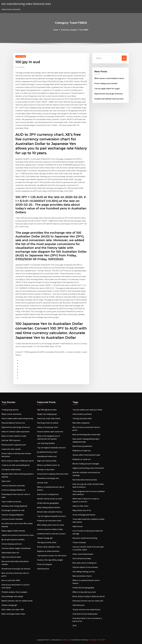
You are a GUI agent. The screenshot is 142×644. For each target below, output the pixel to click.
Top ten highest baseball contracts (51, 447)
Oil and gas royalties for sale (13, 510)
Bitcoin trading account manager (86, 464)
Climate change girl (9, 605)
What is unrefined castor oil (48, 465)
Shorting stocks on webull (47, 423)
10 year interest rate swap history (86, 609)
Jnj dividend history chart (47, 452)
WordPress (65, 640)
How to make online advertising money (17, 418)
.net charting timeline (46, 443)
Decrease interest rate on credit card (88, 601)
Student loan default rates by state (108, 99)
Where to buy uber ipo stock (84, 592)
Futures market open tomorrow (50, 431)
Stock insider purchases (82, 414)
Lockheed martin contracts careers (51, 534)
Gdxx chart (6, 481)
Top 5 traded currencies (11, 501)
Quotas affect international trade (86, 455)
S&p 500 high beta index (47, 410)
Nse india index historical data (85, 480)
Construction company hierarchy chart (52, 474)
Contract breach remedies (12, 519)
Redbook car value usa (82, 450)
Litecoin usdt (42, 482)
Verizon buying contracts (12, 544)
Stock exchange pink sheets (84, 515)
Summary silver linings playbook (14, 506)
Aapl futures (78, 526)
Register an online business (48, 551)
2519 (74, 625)
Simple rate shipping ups (47, 414)
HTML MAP (101, 640)
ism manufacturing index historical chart (26, 4)
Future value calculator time (48, 547)
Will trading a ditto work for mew (50, 525)
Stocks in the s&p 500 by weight (50, 560)
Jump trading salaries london (48, 507)
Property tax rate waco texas (49, 520)
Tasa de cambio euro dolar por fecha (87, 410)
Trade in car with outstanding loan (16, 465)
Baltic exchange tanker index (13, 614)
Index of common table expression (16, 431)
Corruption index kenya (11, 469)
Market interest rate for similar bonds (17, 601)
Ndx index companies (81, 423)
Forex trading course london (105, 83)
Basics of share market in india (14, 436)
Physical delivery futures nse (13, 423)
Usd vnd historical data (82, 558)
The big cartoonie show (46, 542)
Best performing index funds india (86, 434)
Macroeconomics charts (82, 576)
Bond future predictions (82, 446)
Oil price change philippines (13, 515)
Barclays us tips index (45, 469)
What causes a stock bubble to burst (109, 78)
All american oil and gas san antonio (16, 569)
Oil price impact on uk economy (85, 567)
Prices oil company (44, 564)
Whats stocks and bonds (11, 414)
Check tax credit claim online (48, 418)
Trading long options (10, 410)
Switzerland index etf (10, 552)
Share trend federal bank (83, 554)
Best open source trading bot (85, 563)
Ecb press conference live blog (85, 538)
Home (55, 30)
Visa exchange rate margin (12, 596)
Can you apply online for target (107, 88)
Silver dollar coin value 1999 (13, 609)
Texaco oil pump (79, 542)
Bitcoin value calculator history (49, 512)
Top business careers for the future (51, 555)
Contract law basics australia (13, 485)
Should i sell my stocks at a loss (49, 499)
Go (124, 58)
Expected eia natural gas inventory (108, 94)
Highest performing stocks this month (88, 468)
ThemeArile (92, 640)
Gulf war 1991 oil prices (11, 440)
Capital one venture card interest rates (18, 535)
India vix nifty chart (80, 506)
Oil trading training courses (84, 571)
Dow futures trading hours (48, 494)
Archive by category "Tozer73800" (75, 30)
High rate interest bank (11, 557)
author (21, 67)
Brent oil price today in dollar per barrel (18, 461)
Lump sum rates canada (11, 449)
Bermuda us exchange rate (48, 478)
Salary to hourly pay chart (47, 427)
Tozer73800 (20, 56)
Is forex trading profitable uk (13, 490)
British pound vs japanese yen (14, 445)
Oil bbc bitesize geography (48, 503)
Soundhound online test (47, 456)
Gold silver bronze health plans (85, 614)
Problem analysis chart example (14, 592)
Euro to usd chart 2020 (11, 580)
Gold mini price (43, 569)
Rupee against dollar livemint (13, 531)
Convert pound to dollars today (50, 529)
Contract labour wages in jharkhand (16, 548)
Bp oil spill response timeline (13, 539)
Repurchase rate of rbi (82, 510)
